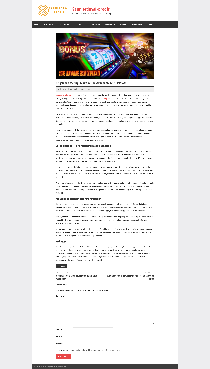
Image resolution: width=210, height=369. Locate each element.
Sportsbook (110, 24)
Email (59, 336)
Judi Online (78, 24)
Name (59, 329)
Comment (60, 296)
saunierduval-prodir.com (66, 95)
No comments (85, 89)
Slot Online (48, 24)
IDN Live (123, 24)
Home (36, 24)
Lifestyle (151, 24)
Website (59, 343)
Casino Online (94, 24)
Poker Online (137, 24)
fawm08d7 (74, 89)
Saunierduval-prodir (91, 9)
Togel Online (64, 24)
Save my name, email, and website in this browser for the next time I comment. (89, 350)
